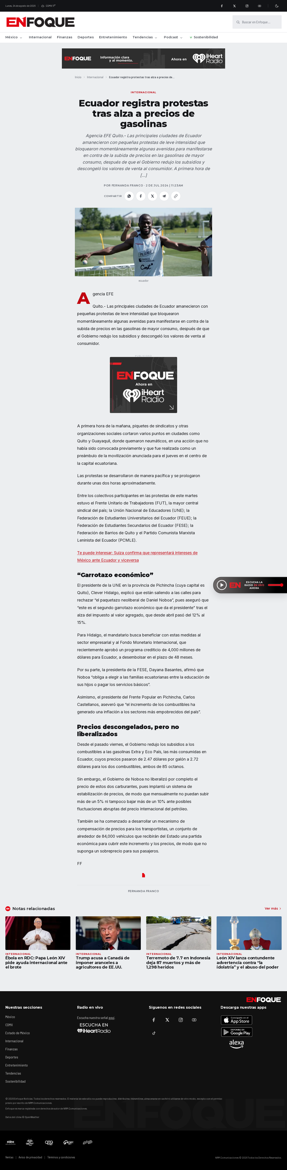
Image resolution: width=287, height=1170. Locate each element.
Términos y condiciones (61, 1157)
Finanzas (64, 37)
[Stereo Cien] (68, 1142)
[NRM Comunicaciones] (10, 1142)
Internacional (40, 37)
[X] (234, 6)
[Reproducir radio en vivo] (222, 585)
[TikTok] (154, 1033)
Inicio (78, 77)
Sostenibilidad (206, 37)
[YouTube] (259, 6)
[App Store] (236, 1020)
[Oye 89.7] (49, 1142)
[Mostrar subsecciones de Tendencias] (156, 37)
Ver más (271, 908)
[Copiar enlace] (176, 196)
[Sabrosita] (88, 1142)
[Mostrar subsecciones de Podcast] (181, 37)
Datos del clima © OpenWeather (22, 1116)
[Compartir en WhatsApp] (129, 196)
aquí (111, 1017)
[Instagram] (247, 6)
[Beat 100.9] (30, 1142)
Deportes (86, 37)
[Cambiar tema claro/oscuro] (277, 6)
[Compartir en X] (152, 196)
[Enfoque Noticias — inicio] (40, 22)
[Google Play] (236, 1032)
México (11, 37)
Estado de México (17, 1033)
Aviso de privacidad (30, 1157)
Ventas (9, 1157)
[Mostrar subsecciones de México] (21, 37)
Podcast (171, 37)
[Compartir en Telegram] (164, 196)
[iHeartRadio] (94, 1028)
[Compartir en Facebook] (141, 196)
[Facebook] (222, 6)
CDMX (9, 1025)
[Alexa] (236, 1044)
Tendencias (143, 37)
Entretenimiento (113, 37)
